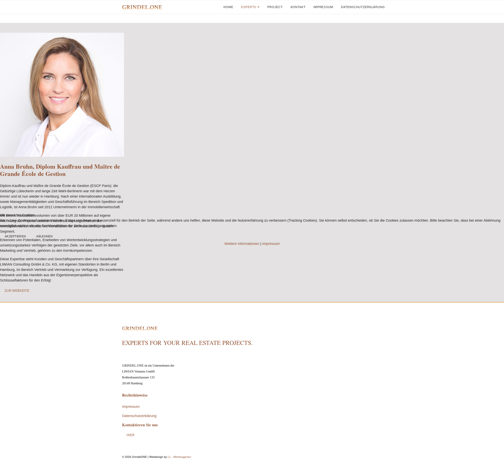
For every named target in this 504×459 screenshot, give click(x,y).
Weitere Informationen (241, 244)
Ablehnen (44, 236)
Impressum (271, 244)
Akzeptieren (15, 236)
